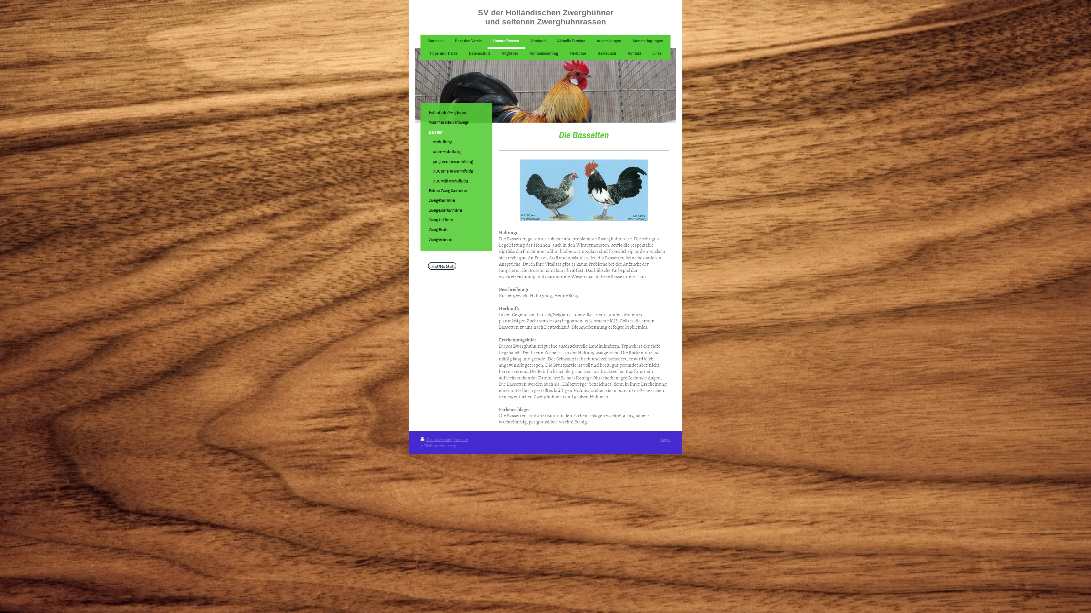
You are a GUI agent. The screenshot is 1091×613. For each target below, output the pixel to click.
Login (666, 439)
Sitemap (460, 439)
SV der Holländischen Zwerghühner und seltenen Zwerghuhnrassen (545, 17)
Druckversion (438, 439)
